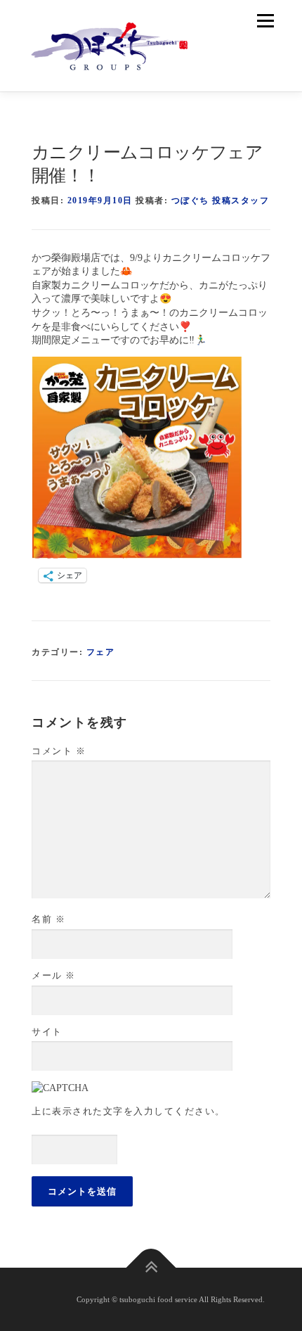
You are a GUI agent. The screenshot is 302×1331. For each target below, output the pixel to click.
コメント (59, 751)
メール (54, 975)
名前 (48, 919)
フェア (100, 652)
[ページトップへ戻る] (151, 1267)
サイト (47, 1031)
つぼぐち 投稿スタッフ (220, 200)
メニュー (265, 20)
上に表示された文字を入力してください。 (128, 1111)
